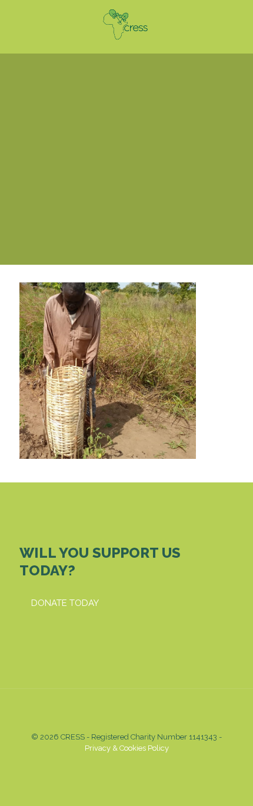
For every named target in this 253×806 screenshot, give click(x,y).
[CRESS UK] (126, 23)
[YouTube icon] (120, 765)
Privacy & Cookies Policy (127, 748)
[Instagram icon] (145, 765)
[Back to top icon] (126, 713)
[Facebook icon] (108, 765)
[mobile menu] (237, 24)
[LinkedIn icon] (132, 765)
